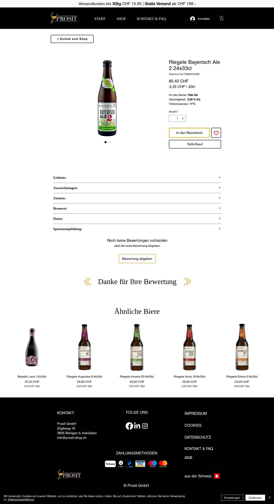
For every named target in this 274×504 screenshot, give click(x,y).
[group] (137, 355)
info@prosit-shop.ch (71, 438)
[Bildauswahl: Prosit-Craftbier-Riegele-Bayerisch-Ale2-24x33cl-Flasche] (105, 142)
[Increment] (183, 118)
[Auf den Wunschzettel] (216, 133)
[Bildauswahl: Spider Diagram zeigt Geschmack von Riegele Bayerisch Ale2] (109, 142)
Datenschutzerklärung (21, 499)
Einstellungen (232, 498)
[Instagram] (145, 426)
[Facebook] (129, 426)
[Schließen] (269, 497)
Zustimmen (255, 498)
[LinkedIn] (137, 426)
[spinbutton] (177, 118)
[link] (222, 18)
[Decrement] (171, 118)
